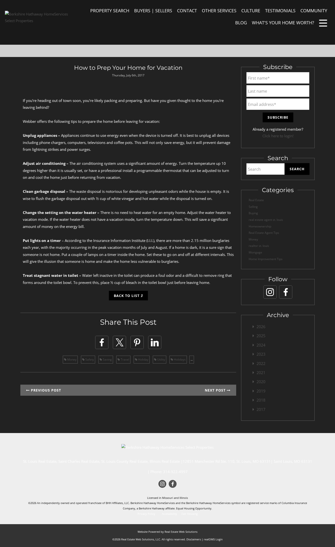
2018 (261, 400)
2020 (261, 381)
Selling (253, 207)
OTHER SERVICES (219, 11)
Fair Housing (189, 514)
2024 (261, 345)
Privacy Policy (146, 514)
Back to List (127, 295)
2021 (261, 372)
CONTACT (187, 11)
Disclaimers (193, 539)
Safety (89, 359)
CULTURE (250, 11)
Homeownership (260, 226)
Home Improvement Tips (266, 259)
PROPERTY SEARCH (109, 11)
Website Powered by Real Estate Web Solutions (167, 531)
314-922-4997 (175, 471)
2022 (261, 363)
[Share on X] (119, 342)
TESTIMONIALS (280, 11)
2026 (261, 326)
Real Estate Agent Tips (264, 233)
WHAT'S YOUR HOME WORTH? (283, 23)
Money (71, 359)
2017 (261, 409)
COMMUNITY (313, 11)
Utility (160, 359)
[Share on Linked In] (154, 342)
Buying (253, 213)
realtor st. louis (259, 246)
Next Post (216, 390)
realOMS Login (213, 539)
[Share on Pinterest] (137, 342)
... (192, 359)
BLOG (241, 23)
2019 (261, 391)
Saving (107, 359)
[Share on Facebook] (101, 342)
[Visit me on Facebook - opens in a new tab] (285, 292)
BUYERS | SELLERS (153, 11)
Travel (124, 359)
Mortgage (255, 252)
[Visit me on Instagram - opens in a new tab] (270, 292)
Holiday (142, 359)
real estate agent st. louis (266, 220)
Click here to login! (278, 135)
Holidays (179, 359)
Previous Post (45, 390)
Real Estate (256, 200)
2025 (261, 335)
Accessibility (169, 514)
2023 (261, 354)
